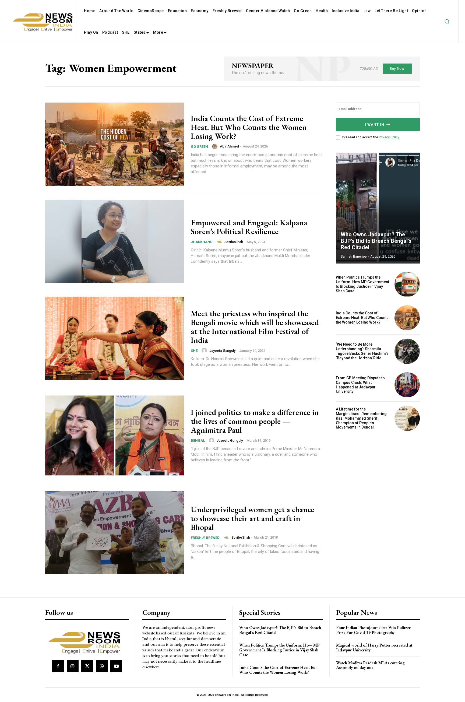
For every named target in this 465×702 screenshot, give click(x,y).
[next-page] (410, 160)
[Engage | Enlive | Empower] (86, 641)
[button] (447, 21)
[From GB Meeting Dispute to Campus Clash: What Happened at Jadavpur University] (407, 385)
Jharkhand (202, 242)
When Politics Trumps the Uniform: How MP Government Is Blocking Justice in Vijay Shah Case (362, 284)
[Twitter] (87, 666)
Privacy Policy (389, 137)
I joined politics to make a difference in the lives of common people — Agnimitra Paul (255, 421)
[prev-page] (401, 160)
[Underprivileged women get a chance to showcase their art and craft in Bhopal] (114, 532)
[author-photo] (215, 146)
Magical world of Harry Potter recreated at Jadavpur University (374, 647)
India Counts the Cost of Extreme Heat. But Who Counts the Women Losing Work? (249, 127)
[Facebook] (58, 666)
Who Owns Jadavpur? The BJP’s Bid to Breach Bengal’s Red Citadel (376, 241)
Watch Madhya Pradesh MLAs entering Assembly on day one (370, 665)
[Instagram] (73, 666)
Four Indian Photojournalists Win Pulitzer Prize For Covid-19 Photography (373, 630)
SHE (194, 351)
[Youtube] (116, 666)
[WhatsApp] (102, 666)
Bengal (198, 440)
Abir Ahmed (229, 146)
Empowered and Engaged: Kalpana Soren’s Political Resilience (249, 227)
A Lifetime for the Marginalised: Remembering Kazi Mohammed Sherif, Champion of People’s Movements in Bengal (361, 418)
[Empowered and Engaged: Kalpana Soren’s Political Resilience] (114, 241)
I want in (374, 124)
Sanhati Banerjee (354, 256)
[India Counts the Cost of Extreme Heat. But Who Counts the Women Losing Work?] (114, 144)
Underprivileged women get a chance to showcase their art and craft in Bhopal (252, 518)
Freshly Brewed (205, 538)
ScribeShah (233, 242)
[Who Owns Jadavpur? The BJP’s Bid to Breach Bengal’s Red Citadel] (378, 207)
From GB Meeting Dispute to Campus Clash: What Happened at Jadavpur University (360, 385)
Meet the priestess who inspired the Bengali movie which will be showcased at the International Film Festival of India (255, 326)
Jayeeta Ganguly (222, 351)
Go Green (199, 147)
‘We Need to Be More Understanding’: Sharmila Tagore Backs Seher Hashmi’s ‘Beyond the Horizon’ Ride (362, 351)
